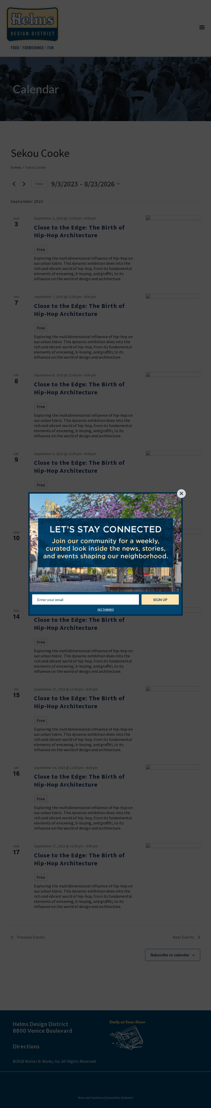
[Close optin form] (181, 493)
